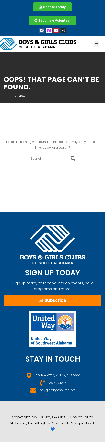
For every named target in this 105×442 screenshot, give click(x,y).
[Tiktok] (49, 30)
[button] (97, 44)
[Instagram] (63, 30)
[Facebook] (41, 30)
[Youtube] (56, 30)
